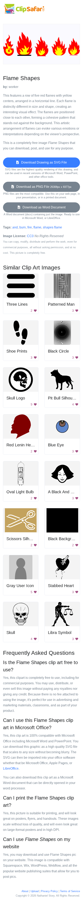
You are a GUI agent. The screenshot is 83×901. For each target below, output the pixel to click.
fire (29, 227)
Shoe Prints (16, 351)
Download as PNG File (43, 186)
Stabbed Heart (61, 585)
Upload (35, 891)
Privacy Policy (49, 891)
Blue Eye (56, 445)
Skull (10, 632)
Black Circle (58, 351)
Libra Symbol (59, 632)
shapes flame (52, 227)
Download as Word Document (42, 207)
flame (37, 227)
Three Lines (17, 304)
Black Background (64, 539)
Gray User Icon (20, 585)
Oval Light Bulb (20, 492)
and (15, 227)
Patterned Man (61, 304)
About (25, 891)
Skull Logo (15, 398)
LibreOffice (11, 768)
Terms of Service (70, 891)
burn (22, 227)
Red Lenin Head (20, 445)
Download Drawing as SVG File (43, 162)
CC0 (30, 236)
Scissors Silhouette (23, 539)
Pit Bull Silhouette (63, 398)
